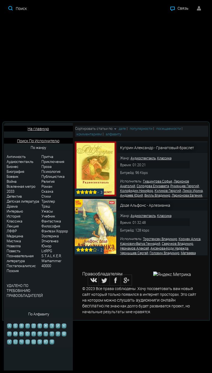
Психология (50, 171)
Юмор (46, 245)
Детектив (14, 196)
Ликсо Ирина (192, 190)
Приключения (52, 161)
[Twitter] (104, 280)
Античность (16, 156)
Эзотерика (50, 236)
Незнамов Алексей (134, 248)
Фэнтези (48, 231)
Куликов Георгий (168, 190)
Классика (14, 221)
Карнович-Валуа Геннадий (140, 243)
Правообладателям (102, 274)
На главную (38, 128)
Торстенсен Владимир (160, 239)
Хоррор (62, 231)
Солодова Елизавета (153, 186)
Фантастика (51, 221)
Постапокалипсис (21, 265)
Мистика (14, 240)
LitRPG (46, 250)
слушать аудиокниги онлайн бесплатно (129, 303)
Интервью (15, 211)
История (13, 216)
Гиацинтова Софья (157, 181)
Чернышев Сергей (134, 253)
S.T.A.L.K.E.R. (51, 255)
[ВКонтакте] (93, 280)
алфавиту (113, 134)
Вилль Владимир (157, 195)
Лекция (13, 226)
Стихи (46, 196)
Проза (46, 166)
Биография (15, 171)
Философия (50, 226)
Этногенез (50, 240)
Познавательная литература (20, 258)
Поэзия (13, 270)
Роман (46, 186)
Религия (48, 181)
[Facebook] (115, 280)
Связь (183, 8)
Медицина (15, 236)
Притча (47, 156)
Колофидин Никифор (136, 190)
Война (12, 181)
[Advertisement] (106, 69)
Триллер (48, 201)
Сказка (47, 191)
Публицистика (53, 176)
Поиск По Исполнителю (38, 140)
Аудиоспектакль (20, 161)
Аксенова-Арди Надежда (169, 248)
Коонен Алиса (189, 239)
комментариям (89, 134)
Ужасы (47, 211)
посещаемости (168, 128)
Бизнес (12, 166)
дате (122, 128)
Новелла (14, 245)
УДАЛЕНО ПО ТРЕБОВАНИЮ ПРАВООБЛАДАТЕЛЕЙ (25, 290)
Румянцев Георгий (184, 186)
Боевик (12, 176)
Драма (12, 206)
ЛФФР (12, 231)
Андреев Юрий (131, 195)
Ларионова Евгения (187, 195)
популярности (141, 128)
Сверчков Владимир (177, 243)
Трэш (45, 206)
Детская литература (23, 201)
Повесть (13, 250)
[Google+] (126, 280)
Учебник (48, 216)
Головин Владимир (164, 253)
